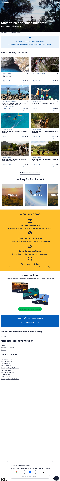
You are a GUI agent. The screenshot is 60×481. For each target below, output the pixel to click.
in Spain (3, 345)
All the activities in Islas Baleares (30, 173)
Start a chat (30, 322)
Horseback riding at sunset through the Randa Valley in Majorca (14, 159)
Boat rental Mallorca (6, 361)
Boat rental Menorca (6, 359)
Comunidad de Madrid (7, 348)
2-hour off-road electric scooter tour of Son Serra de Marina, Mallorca (14, 103)
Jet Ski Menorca (5, 377)
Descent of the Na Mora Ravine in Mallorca (45, 75)
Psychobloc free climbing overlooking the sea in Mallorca (14, 75)
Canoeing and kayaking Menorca (10, 368)
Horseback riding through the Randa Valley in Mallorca (45, 131)
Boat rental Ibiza (5, 363)
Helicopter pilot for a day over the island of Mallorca (15, 131)
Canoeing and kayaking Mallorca (10, 379)
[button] (56, 478)
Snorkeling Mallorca (6, 374)
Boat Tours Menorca (6, 370)
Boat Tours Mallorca (6, 366)
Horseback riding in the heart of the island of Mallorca (45, 159)
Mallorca (3, 336)
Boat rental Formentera (7, 372)
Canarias (3, 350)
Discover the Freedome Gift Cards (30, 309)
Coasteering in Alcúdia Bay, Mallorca (43, 103)
